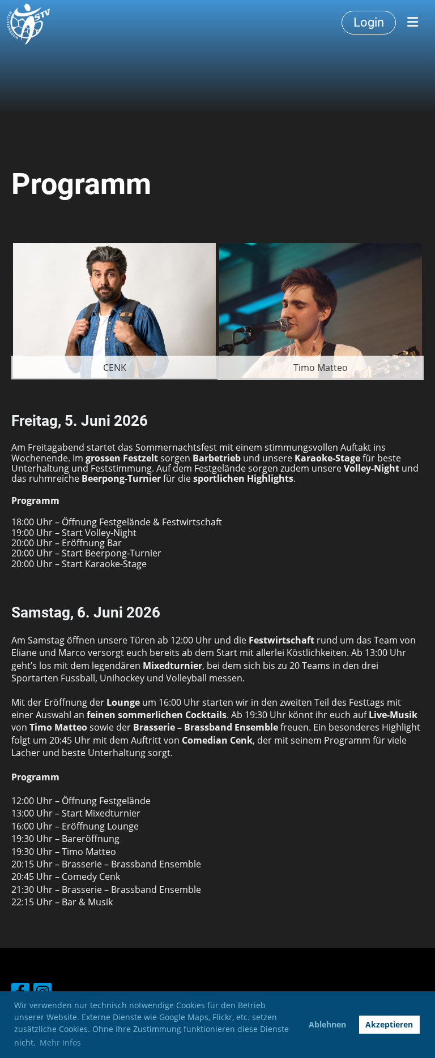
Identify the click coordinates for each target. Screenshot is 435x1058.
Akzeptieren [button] (389, 1024)
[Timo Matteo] (321, 310)
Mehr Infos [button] (60, 1042)
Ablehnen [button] (327, 1024)
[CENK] (114, 310)
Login (368, 22)
